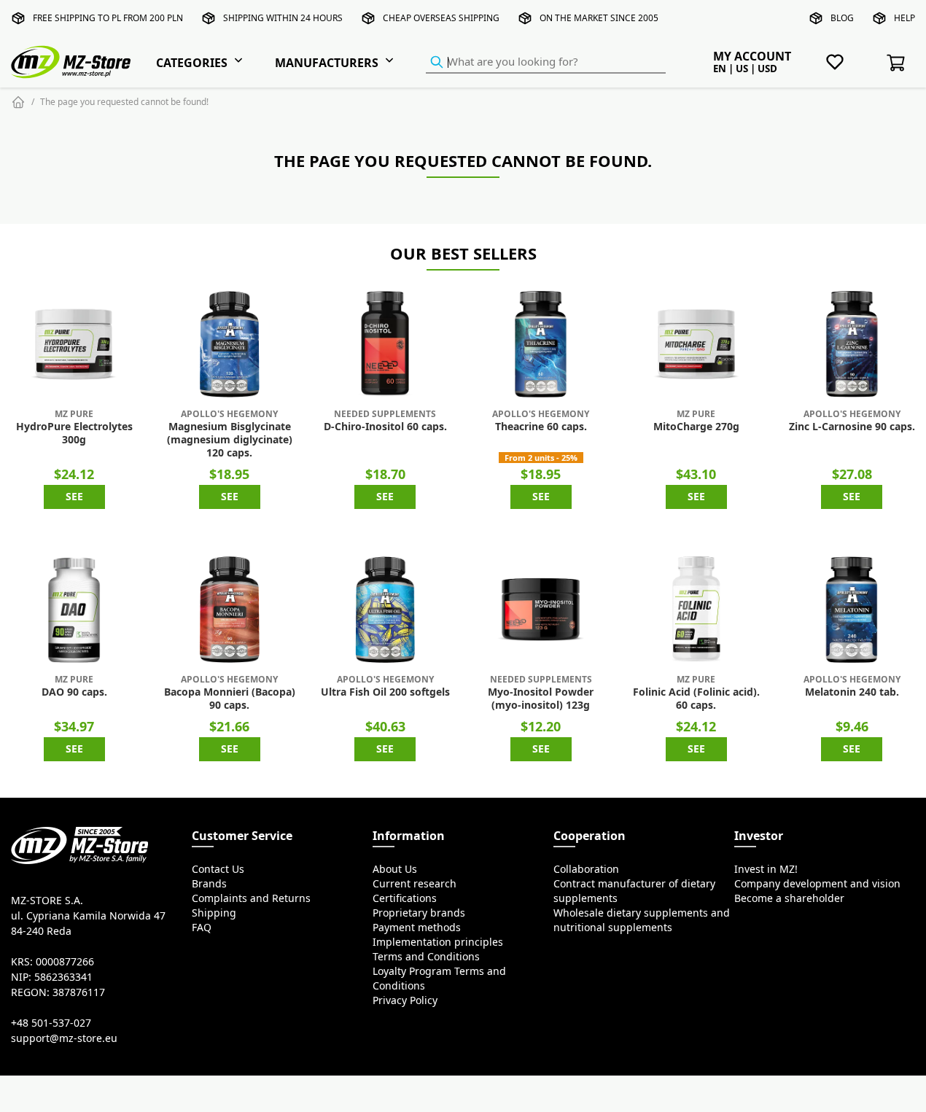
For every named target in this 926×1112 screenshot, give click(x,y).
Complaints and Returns (251, 898)
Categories (191, 63)
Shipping (214, 913)
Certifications (405, 898)
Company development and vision (817, 884)
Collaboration (586, 869)
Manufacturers (326, 63)
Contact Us (218, 869)
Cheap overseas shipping (441, 18)
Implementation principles (438, 942)
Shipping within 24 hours (283, 18)
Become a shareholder (789, 898)
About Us (395, 869)
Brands (209, 884)
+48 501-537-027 (51, 1023)
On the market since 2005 (599, 18)
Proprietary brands (419, 913)
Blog (842, 18)
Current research (414, 884)
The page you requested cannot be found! (124, 101)
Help (904, 18)
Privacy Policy (405, 1000)
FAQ (201, 927)
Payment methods (417, 927)
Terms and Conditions (426, 957)
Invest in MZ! (766, 869)
